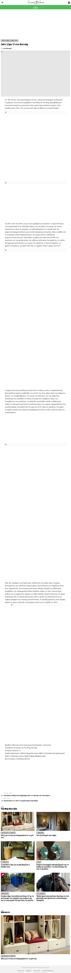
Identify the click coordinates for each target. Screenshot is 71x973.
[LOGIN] (69, 2)
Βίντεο (43, 893)
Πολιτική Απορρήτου (48, 970)
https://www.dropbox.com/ (35, 756)
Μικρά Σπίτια (5, 893)
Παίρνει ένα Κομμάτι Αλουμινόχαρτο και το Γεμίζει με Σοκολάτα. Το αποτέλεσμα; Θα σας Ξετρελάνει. (52, 867)
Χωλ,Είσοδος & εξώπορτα (8, 832)
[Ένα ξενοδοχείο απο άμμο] (53, 821)
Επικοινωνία (20, 970)
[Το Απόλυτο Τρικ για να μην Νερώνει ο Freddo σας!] (18, 850)
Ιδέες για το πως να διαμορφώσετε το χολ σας (17, 836)
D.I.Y (38, 893)
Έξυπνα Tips (5, 862)
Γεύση (38, 862)
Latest (35, 8)
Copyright (28, 970)
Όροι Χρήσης (36, 970)
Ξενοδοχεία (40, 832)
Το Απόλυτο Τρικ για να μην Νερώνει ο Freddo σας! (15, 866)
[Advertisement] (35, 23)
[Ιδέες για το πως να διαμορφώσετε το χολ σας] (18, 821)
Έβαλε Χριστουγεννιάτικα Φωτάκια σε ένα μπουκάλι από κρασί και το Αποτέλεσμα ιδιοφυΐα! (52, 898)
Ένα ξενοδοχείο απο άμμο (46, 835)
